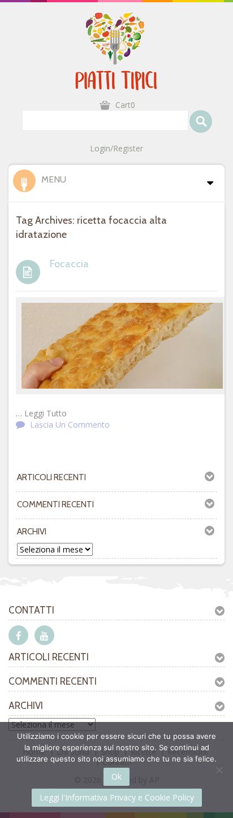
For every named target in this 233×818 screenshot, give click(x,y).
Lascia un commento (70, 424)
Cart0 (125, 104)
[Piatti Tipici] (116, 50)
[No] (219, 770)
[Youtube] (44, 635)
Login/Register (116, 148)
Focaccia (69, 264)
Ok (116, 776)
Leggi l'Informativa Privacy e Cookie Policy (117, 797)
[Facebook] (18, 635)
